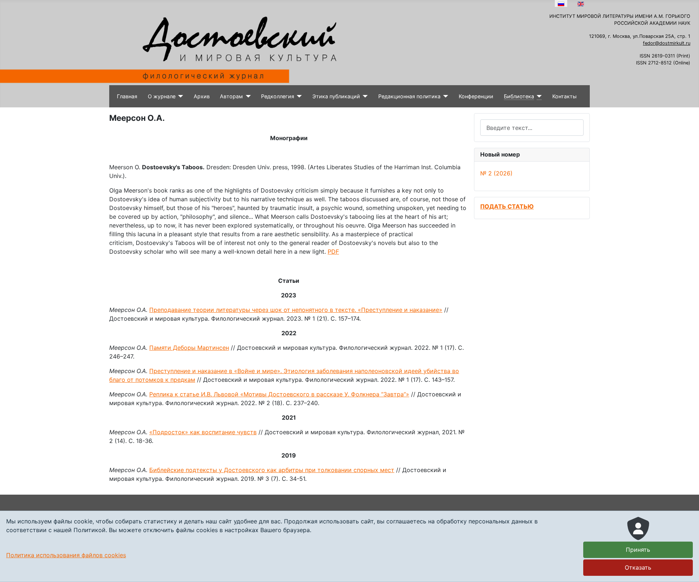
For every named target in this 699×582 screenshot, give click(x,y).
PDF (333, 251)
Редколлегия (277, 96)
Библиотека (519, 96)
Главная (127, 96)
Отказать (638, 567)
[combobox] (532, 127)
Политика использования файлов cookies (66, 555)
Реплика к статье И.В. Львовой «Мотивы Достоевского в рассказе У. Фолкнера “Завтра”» (279, 394)
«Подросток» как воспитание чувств (203, 432)
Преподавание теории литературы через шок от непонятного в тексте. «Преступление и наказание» (295, 309)
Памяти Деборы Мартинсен (189, 347)
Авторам (231, 96)
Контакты (564, 96)
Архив (202, 96)
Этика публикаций (336, 96)
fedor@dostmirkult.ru (666, 43)
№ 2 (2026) (496, 173)
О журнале (161, 96)
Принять (638, 549)
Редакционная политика (409, 96)
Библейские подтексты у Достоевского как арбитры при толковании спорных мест (271, 470)
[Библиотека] (538, 96)
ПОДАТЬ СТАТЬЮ (507, 206)
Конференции (476, 96)
